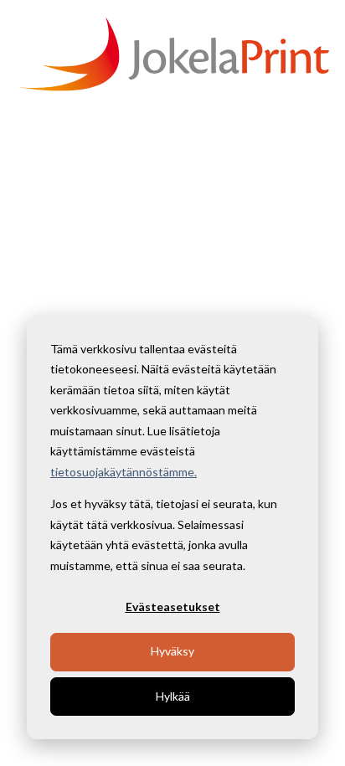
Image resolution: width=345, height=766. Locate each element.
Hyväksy (172, 651)
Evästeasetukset (173, 606)
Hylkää (173, 696)
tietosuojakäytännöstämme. (123, 472)
